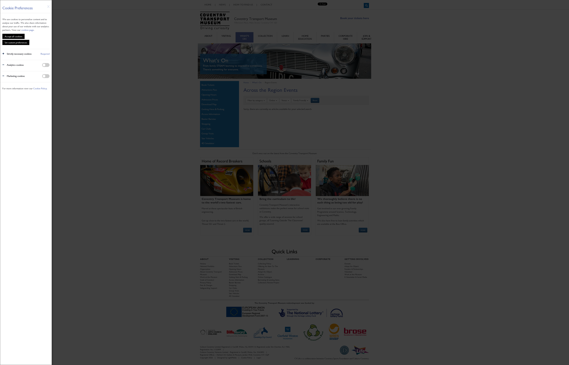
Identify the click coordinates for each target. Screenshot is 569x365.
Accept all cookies (13, 36)
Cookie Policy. (40, 88)
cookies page (27, 30)
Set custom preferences (16, 42)
